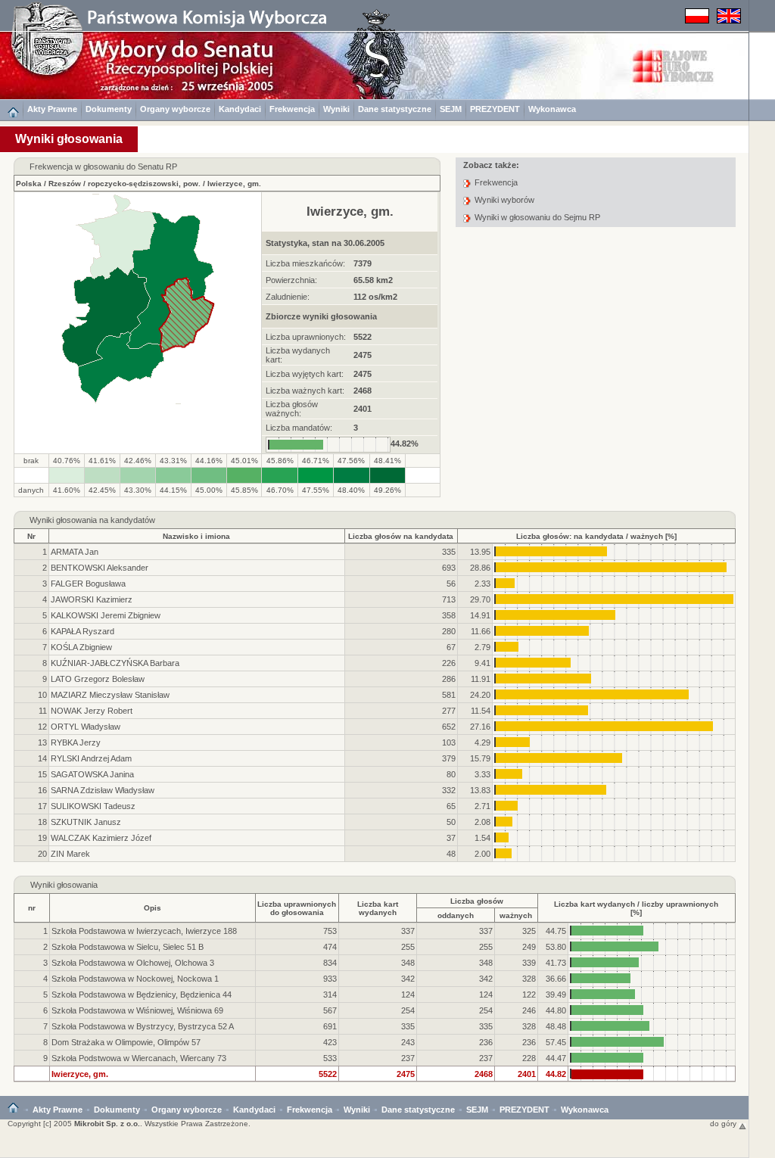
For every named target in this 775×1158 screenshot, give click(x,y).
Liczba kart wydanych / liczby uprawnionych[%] (636, 908)
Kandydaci (240, 109)
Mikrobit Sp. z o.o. (107, 1123)
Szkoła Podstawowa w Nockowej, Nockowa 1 (135, 978)
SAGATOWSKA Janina (92, 774)
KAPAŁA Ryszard (82, 631)
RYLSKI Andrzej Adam (91, 758)
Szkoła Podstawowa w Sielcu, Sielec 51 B (127, 946)
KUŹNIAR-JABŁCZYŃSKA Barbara (115, 663)
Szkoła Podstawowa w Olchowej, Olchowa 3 (132, 962)
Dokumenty (109, 109)
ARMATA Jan (74, 551)
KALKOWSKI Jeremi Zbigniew (105, 615)
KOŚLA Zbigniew (81, 647)
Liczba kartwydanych (377, 908)
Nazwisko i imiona (196, 536)
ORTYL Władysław (85, 726)
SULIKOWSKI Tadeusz (93, 806)
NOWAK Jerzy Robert (91, 710)
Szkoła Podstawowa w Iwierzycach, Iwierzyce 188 (144, 930)
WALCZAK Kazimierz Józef (101, 837)
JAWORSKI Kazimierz (91, 599)
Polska (29, 183)
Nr (31, 536)
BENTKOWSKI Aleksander (99, 567)
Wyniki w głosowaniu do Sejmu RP (537, 217)
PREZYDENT (495, 109)
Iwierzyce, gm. (234, 183)
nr (32, 908)
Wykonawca (552, 109)
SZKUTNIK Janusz (86, 821)
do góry (724, 1123)
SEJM (451, 109)
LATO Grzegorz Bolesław (98, 678)
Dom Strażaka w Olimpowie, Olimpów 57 (126, 1042)
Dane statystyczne (394, 109)
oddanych (455, 915)
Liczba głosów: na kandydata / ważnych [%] (596, 536)
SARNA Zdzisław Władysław (102, 790)
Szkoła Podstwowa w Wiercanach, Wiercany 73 (138, 1058)
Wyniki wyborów (504, 199)
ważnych (516, 915)
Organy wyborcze (175, 109)
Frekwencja (292, 109)
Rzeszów (64, 183)
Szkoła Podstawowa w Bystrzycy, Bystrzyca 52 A (142, 1026)
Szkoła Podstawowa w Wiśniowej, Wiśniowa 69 (137, 1010)
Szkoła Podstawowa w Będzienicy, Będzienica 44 (141, 994)
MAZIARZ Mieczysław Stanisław (110, 694)
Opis (152, 908)
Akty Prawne (52, 109)
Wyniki (336, 109)
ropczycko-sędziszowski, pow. (144, 183)
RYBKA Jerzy (76, 742)
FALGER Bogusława (88, 583)
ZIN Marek (70, 853)
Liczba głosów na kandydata (400, 536)
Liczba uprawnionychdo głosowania (296, 908)
